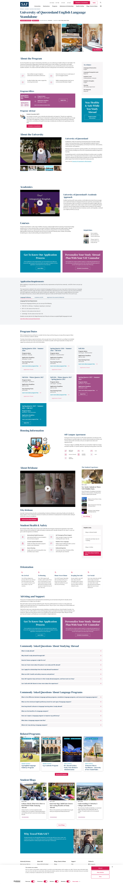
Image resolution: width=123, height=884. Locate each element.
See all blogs (61, 825)
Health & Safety (80, 6)
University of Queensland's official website (81, 161)
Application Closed (28, 369)
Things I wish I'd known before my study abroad (95, 241)
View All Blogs (86, 516)
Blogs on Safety (89, 547)
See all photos (97, 49)
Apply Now (63, 100)
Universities (37, 6)
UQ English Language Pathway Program (29, 767)
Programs (54, 6)
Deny (100, 876)
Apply (94, 2)
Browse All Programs (61, 774)
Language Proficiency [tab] (25, 297)
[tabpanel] (61, 309)
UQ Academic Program (50, 766)
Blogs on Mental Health (91, 532)
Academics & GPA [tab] (39, 297)
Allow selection (100, 872)
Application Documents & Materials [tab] (55, 297)
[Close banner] (112, 866)
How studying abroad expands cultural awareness (95, 234)
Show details (75, 881)
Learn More (40, 268)
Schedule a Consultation (81, 2)
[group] (28, 580)
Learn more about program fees (42, 105)
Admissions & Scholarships (66, 6)
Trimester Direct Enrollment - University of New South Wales (93, 768)
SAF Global (52, 2)
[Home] (24, 4)
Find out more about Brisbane (29, 519)
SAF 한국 (69, 2)
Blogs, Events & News (92, 6)
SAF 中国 (57, 2)
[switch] (45, 881)
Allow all (100, 868)
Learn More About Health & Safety (92, 553)
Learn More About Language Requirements (30, 318)
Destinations (46, 6)
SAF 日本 (63, 2)
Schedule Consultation (82, 268)
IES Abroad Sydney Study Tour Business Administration (71, 768)
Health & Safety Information (92, 117)
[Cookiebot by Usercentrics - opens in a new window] (17, 881)
